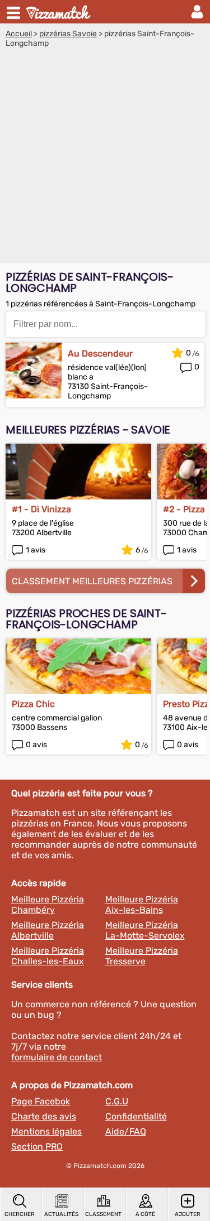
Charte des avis (43, 1116)
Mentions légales (46, 1131)
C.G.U (116, 1101)
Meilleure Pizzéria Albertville (47, 930)
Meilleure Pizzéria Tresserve (141, 956)
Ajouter (187, 1214)
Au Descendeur (100, 353)
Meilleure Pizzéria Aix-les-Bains (141, 904)
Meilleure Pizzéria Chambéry (47, 904)
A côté (145, 1214)
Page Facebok (40, 1101)
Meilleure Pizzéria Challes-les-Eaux (47, 956)
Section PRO (37, 1146)
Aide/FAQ (125, 1131)
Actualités (61, 1214)
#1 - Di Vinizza (41, 509)
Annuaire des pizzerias (59, 11)
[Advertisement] (105, 158)
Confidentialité (136, 1116)
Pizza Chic (33, 704)
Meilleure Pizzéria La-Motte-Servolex (145, 930)
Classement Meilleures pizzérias (92, 581)
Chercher (19, 1214)
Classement (103, 1214)
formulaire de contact (56, 1057)
